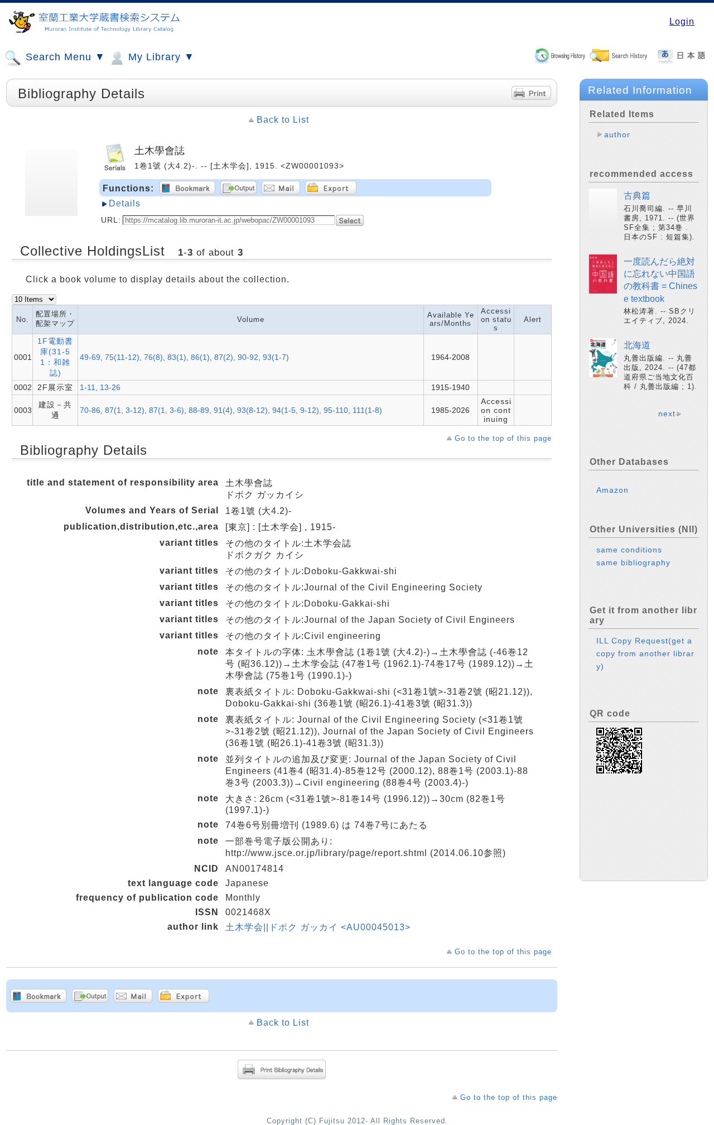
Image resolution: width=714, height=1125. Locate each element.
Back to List (283, 119)
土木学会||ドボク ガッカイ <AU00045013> (318, 927)
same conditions (629, 549)
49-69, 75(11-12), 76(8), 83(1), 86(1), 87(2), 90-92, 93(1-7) (184, 357)
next (667, 413)
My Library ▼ (160, 56)
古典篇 (637, 195)
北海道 (637, 345)
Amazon (612, 489)
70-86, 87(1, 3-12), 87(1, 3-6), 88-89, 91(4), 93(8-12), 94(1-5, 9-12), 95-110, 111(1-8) (231, 410)
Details (125, 203)
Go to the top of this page (503, 438)
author (617, 134)
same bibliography (633, 562)
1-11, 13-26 (100, 387)
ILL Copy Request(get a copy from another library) (645, 653)
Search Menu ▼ (63, 56)
